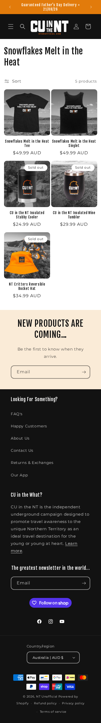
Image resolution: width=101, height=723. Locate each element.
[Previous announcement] (10, 7)
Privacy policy (73, 703)
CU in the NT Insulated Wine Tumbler (74, 215)
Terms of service (53, 712)
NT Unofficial (46, 696)
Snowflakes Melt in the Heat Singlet (74, 143)
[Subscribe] (84, 372)
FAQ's (17, 413)
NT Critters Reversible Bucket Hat (27, 286)
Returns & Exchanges (32, 462)
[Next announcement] (91, 7)
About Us (20, 438)
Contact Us (22, 450)
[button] (11, 26)
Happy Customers (29, 426)
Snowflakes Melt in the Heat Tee (27, 143)
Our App (19, 475)
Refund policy (45, 703)
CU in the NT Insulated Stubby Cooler (27, 215)
